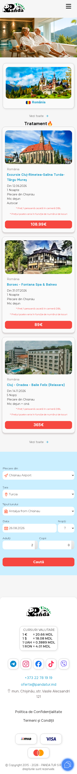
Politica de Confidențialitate (38, 712)
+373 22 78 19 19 (38, 678)
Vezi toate (36, 116)
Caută (38, 562)
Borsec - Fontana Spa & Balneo (32, 284)
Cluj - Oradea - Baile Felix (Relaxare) (36, 385)
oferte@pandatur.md (38, 684)
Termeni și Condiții (38, 720)
